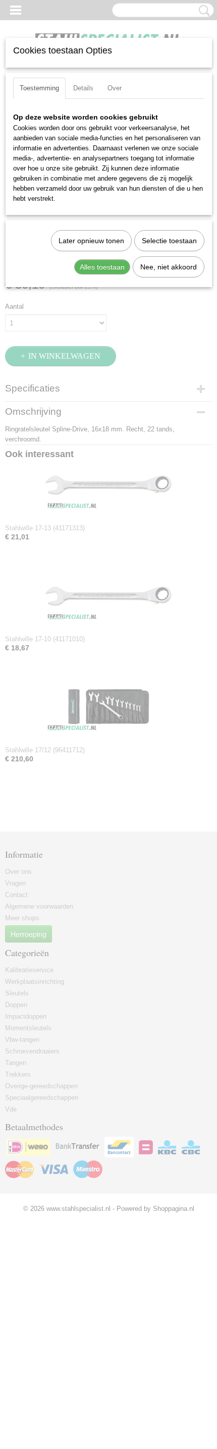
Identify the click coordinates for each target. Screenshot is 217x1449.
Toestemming (39, 88)
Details (83, 88)
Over (114, 88)
